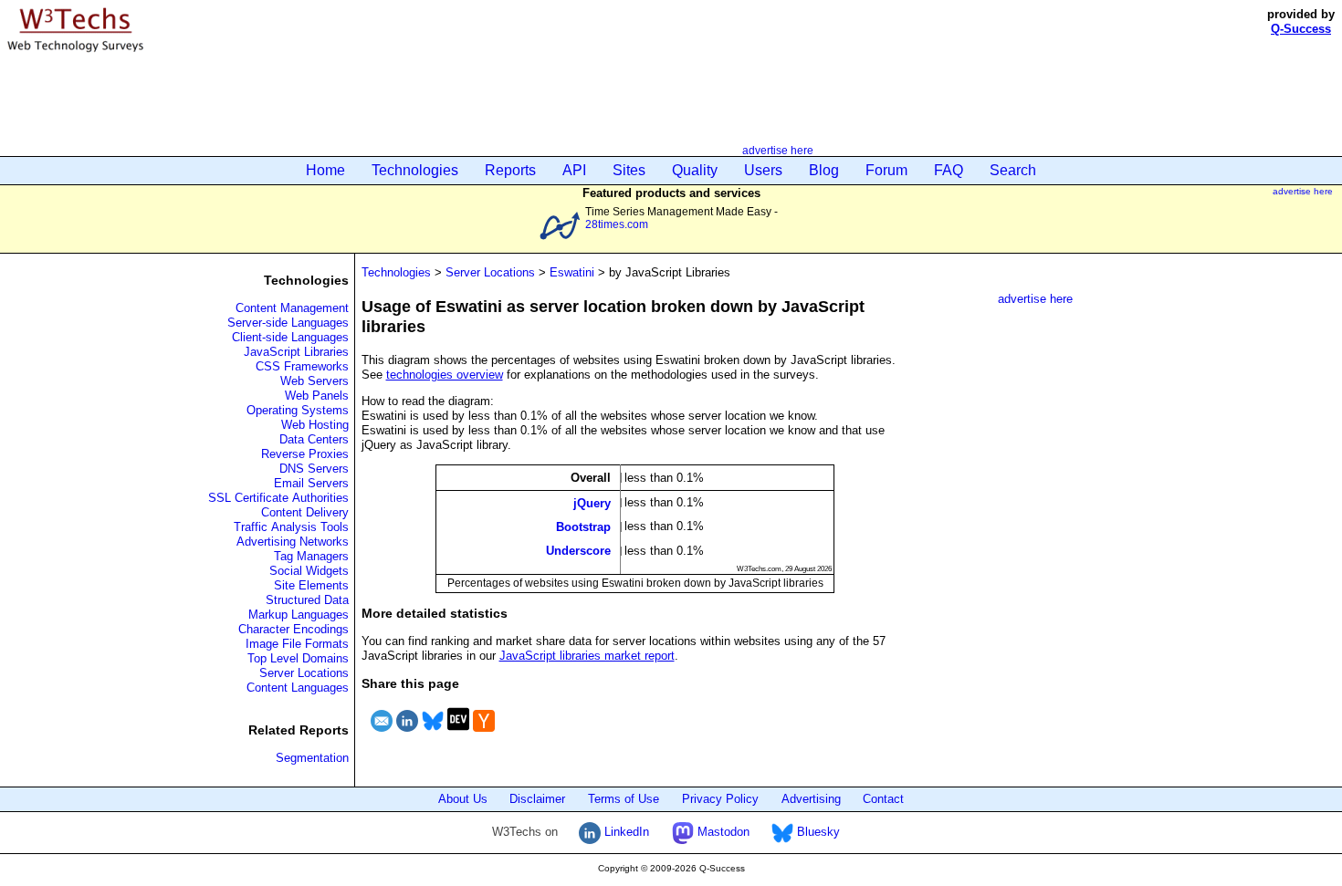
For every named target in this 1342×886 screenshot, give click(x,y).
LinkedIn (625, 832)
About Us (463, 799)
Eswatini (572, 272)
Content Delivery (305, 512)
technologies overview (444, 374)
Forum (886, 170)
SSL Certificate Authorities (278, 498)
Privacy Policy (720, 799)
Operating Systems (297, 410)
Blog (824, 170)
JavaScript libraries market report (587, 655)
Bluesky (816, 832)
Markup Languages (298, 614)
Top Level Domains (298, 658)
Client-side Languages (290, 337)
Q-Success (1301, 29)
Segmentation (312, 758)
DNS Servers (314, 468)
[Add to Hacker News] (484, 734)
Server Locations (304, 673)
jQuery (592, 502)
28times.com (616, 224)
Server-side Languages (288, 322)
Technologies (415, 170)
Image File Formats (297, 644)
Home (325, 170)
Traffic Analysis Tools (291, 527)
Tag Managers (311, 556)
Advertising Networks (292, 541)
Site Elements (311, 585)
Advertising (811, 799)
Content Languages (297, 687)
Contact (883, 799)
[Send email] (381, 734)
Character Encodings (293, 629)
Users (763, 170)
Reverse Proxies (305, 454)
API (574, 170)
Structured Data (307, 600)
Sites (629, 170)
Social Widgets (309, 571)
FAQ (948, 170)
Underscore (578, 551)
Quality (695, 170)
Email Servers (311, 483)
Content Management (292, 308)
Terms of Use (623, 799)
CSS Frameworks (302, 366)
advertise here (777, 150)
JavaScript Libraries (296, 352)
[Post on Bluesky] (433, 734)
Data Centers (314, 439)
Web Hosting (315, 425)
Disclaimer (537, 799)
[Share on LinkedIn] (407, 734)
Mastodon (722, 832)
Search (1013, 170)
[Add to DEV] (458, 734)
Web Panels (317, 395)
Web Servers (314, 381)
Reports (510, 170)
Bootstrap (583, 527)
